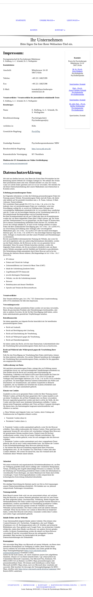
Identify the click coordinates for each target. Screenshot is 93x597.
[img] (46, 10)
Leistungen (72, 20)
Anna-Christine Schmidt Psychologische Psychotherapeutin (77, 92)
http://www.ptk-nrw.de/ (41, 149)
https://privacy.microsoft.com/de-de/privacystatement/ (38, 569)
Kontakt (59, 30)
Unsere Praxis (46, 20)
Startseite (21, 20)
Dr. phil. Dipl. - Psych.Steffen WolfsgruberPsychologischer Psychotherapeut (77, 107)
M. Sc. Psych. (77, 69)
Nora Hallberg (77, 71)
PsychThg (36, 131)
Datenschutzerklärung (64, 585)
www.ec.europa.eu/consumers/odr (15, 163)
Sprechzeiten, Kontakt (77, 84)
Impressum (29, 585)
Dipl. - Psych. (77, 88)
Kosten (33, 30)
